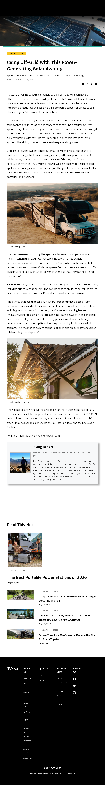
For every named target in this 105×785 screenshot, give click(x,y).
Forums (43, 680)
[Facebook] (74, 679)
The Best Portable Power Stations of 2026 (47, 577)
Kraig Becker (13, 80)
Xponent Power (86, 99)
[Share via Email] (96, 84)
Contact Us (27, 678)
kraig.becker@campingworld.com (78, 452)
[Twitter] (74, 685)
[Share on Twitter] (91, 84)
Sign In (42, 675)
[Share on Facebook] (87, 84)
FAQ (24, 683)
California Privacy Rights (26, 716)
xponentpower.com (49, 435)
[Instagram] (74, 692)
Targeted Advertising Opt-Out (27, 749)
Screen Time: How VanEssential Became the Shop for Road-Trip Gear (67, 637)
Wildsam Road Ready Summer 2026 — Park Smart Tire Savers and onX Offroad (65, 617)
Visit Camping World (60, 691)
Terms (25, 698)
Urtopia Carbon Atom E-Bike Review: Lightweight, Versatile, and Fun (68, 598)
